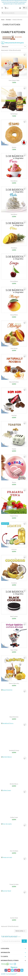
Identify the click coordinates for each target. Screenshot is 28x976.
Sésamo (14, 147)
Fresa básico (14, 181)
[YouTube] (9, 970)
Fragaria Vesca (14, 516)
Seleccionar (14, 47)
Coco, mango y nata (14, 80)
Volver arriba (20, 931)
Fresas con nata (14, 884)
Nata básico (14, 214)
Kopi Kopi (14, 415)
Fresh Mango (14, 348)
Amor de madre (14, 851)
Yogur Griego (14, 650)
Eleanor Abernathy (14, 683)
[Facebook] (6, 970)
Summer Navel (14, 918)
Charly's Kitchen (11, 24)
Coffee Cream (14, 817)
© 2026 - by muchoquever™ (9, 974)
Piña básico (14, 248)
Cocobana (14, 583)
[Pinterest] (18, 970)
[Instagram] (15, 970)
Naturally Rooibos (14, 382)
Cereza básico (14, 281)
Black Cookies (14, 616)
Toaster (14, 449)
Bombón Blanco (14, 784)
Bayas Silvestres (14, 717)
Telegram (11, 964)
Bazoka (14, 482)
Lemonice (14, 549)
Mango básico (14, 315)
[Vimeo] (22, 970)
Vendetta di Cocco (14, 750)
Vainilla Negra (14, 114)
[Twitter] (12, 970)
